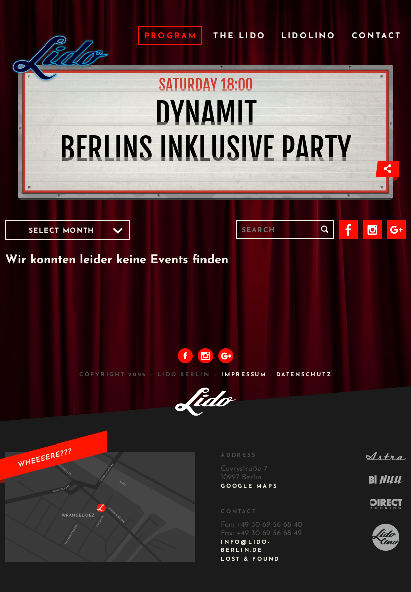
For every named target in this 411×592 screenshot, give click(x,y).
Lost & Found (250, 559)
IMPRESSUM (244, 375)
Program (170, 36)
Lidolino (308, 36)
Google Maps (249, 486)
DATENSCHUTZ (304, 375)
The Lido (239, 36)
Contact (376, 36)
